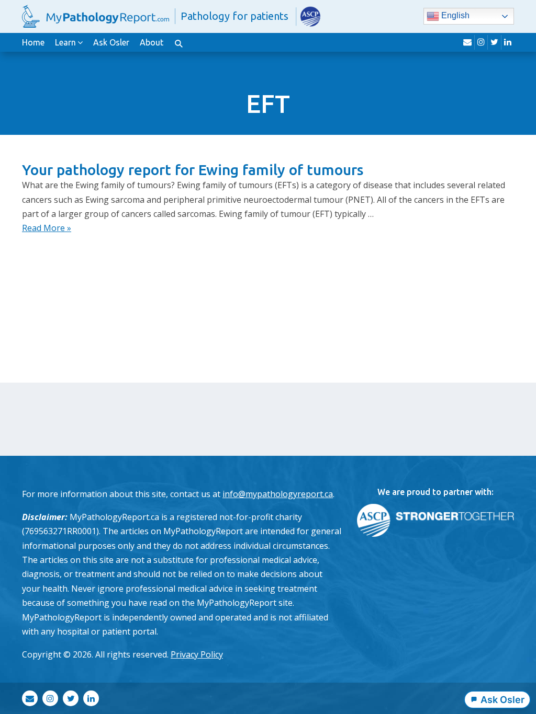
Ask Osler (111, 42)
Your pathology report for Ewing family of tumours (192, 170)
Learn (65, 42)
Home (33, 42)
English (454, 15)
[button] (178, 42)
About (151, 42)
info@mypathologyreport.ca (277, 494)
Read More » (46, 228)
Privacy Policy (197, 654)
